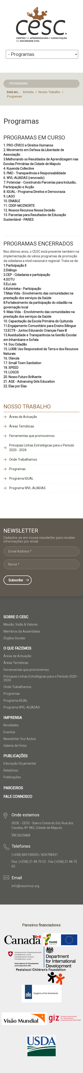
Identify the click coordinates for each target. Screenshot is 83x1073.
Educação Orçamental (19, 763)
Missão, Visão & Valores (20, 624)
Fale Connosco (17, 796)
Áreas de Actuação (23, 417)
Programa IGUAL (21, 478)
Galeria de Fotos (15, 745)
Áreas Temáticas (21, 426)
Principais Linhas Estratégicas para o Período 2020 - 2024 (41, 447)
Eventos (9, 732)
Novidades (11, 725)
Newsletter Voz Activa (19, 739)
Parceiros (13, 788)
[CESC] (41, 25)
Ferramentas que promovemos (32, 436)
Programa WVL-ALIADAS (27, 488)
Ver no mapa (21, 835)
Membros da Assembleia (21, 631)
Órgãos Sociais (14, 638)
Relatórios (10, 770)
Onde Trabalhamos (23, 459)
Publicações (12, 777)
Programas (17, 469)
